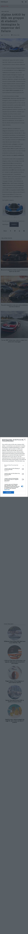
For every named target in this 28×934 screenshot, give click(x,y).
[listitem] (14, 466)
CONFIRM (8, 492)
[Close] (25, 440)
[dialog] (14, 467)
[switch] (22, 469)
